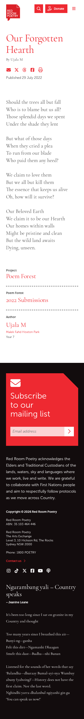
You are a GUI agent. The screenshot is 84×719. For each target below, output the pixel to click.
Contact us (13, 561)
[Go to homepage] (13, 12)
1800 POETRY (26, 552)
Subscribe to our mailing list (30, 405)
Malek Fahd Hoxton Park (22, 332)
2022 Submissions (27, 300)
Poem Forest (21, 276)
